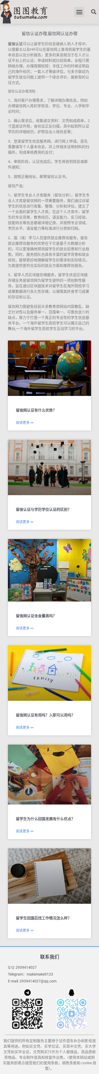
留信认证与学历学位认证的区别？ (43, 509)
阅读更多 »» (25, 422)
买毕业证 (22, 1052)
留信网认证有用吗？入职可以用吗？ (45, 715)
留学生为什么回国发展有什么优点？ (45, 819)
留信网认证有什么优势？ (36, 410)
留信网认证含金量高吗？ (36, 616)
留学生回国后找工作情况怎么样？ (43, 918)
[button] (79, 12)
